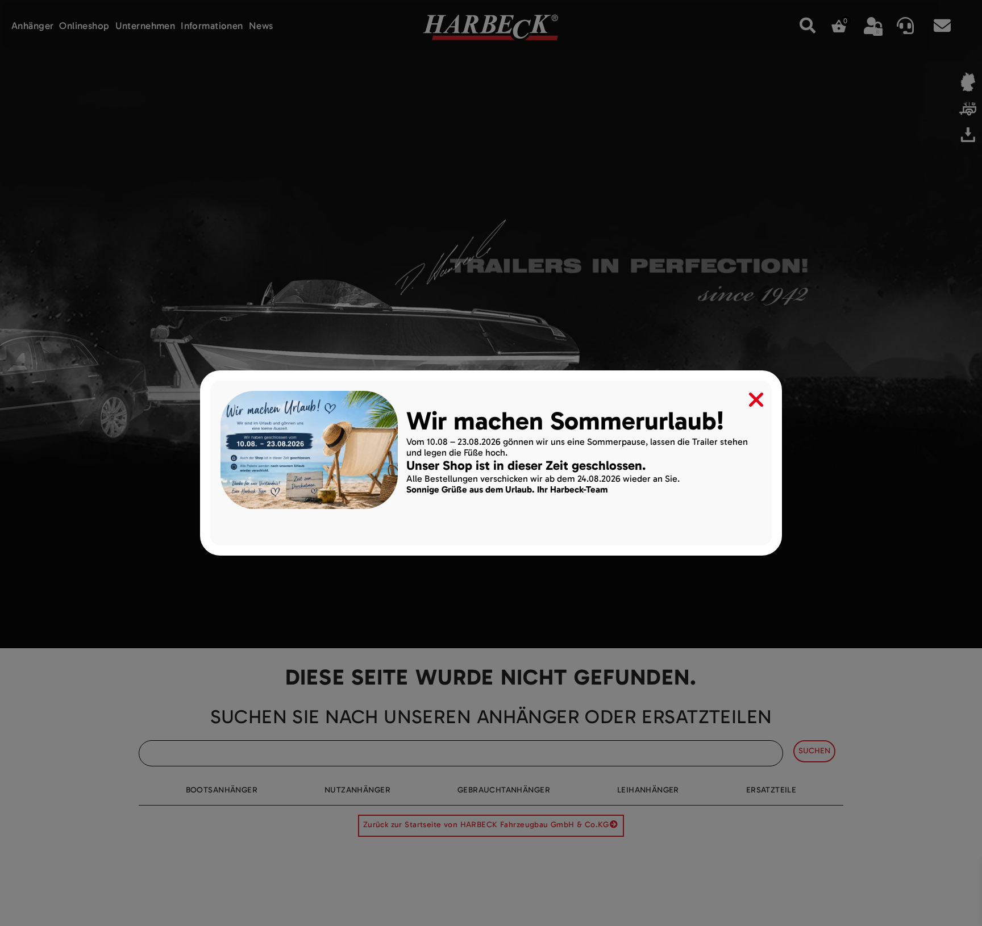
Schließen (748, 397)
